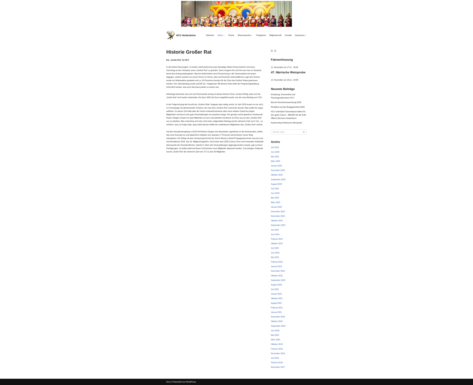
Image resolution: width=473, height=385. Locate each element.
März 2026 (275, 161)
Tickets (231, 35)
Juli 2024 (275, 230)
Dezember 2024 (278, 211)
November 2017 (278, 367)
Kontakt (288, 35)
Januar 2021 (276, 312)
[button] (224, 35)
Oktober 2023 (277, 243)
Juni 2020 (275, 330)
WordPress (191, 382)
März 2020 (275, 340)
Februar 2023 (277, 262)
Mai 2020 (275, 335)
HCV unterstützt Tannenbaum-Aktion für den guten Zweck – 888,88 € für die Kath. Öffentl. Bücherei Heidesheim (288, 115)
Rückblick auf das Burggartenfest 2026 (288, 107)
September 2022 (278, 280)
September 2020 (278, 326)
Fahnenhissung (282, 59)
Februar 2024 (277, 239)
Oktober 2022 (277, 276)
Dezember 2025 (278, 170)
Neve (168, 382)
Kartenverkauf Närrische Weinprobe (286, 123)
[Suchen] (304, 132)
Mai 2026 (275, 157)
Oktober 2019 (277, 344)
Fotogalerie (261, 35)
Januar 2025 (276, 207)
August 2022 (276, 285)
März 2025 (275, 202)
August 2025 (276, 184)
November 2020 (278, 317)
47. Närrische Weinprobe (288, 72)
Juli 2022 (275, 289)
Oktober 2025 (277, 175)
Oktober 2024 (277, 221)
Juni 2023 (275, 253)
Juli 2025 (275, 189)
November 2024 (278, 216)
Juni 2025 (275, 193)
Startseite (210, 35)
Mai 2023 (275, 257)
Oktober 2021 (277, 298)
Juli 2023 (275, 248)
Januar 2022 (276, 294)
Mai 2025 (275, 198)
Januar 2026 (276, 166)
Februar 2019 (277, 349)
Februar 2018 (277, 362)
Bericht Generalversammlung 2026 (286, 102)
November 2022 (278, 271)
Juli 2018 (275, 358)
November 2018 (278, 353)
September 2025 (278, 179)
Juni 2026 (275, 152)
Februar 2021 (277, 308)
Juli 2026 (275, 147)
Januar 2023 (276, 266)
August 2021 (276, 303)
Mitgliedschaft (275, 35)
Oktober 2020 (277, 321)
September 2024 (278, 225)
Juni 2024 (275, 234)
